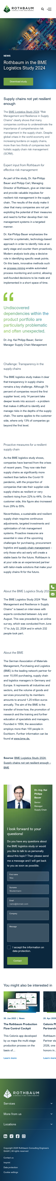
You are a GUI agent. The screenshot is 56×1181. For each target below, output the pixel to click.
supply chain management (34, 547)
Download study (18, 81)
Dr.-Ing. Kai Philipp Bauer (40, 794)
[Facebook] (17, 1136)
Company (13, 913)
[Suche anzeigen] (42, 9)
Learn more (10, 1058)
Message (13, 926)
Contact (17, 960)
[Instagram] (24, 1136)
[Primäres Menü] (49, 9)
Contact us (9, 1157)
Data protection (11, 1167)
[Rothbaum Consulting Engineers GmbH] (18, 9)
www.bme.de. (22, 738)
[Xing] (11, 1136)
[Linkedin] (5, 1136)
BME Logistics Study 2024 (24, 111)
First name (13, 874)
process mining (16, 268)
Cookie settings (11, 1172)
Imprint (7, 1162)
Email (11, 900)
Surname (13, 887)
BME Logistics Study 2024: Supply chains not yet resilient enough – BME (27, 762)
